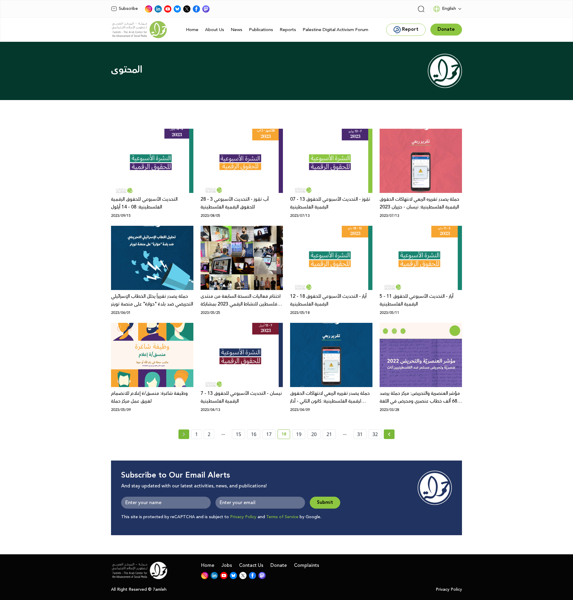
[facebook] (196, 9)
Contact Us (251, 565)
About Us (214, 29)
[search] (421, 9)
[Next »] (389, 434)
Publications (261, 29)
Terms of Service (282, 517)
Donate (278, 565)
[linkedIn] (158, 9)
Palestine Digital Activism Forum (335, 29)
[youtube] (167, 9)
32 (375, 434)
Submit (325, 502)
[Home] (139, 30)
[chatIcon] (206, 9)
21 (329, 434)
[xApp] (186, 9)
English (449, 8)
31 (360, 434)
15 (238, 434)
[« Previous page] (183, 434)
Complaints (306, 565)
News (236, 29)
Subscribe (128, 8)
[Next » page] (389, 434)
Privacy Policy (243, 517)
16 (253, 434)
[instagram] (148, 9)
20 (314, 434)
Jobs (226, 565)
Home (192, 29)
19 (298, 434)
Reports (288, 29)
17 (269, 434)
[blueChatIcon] (177, 9)
